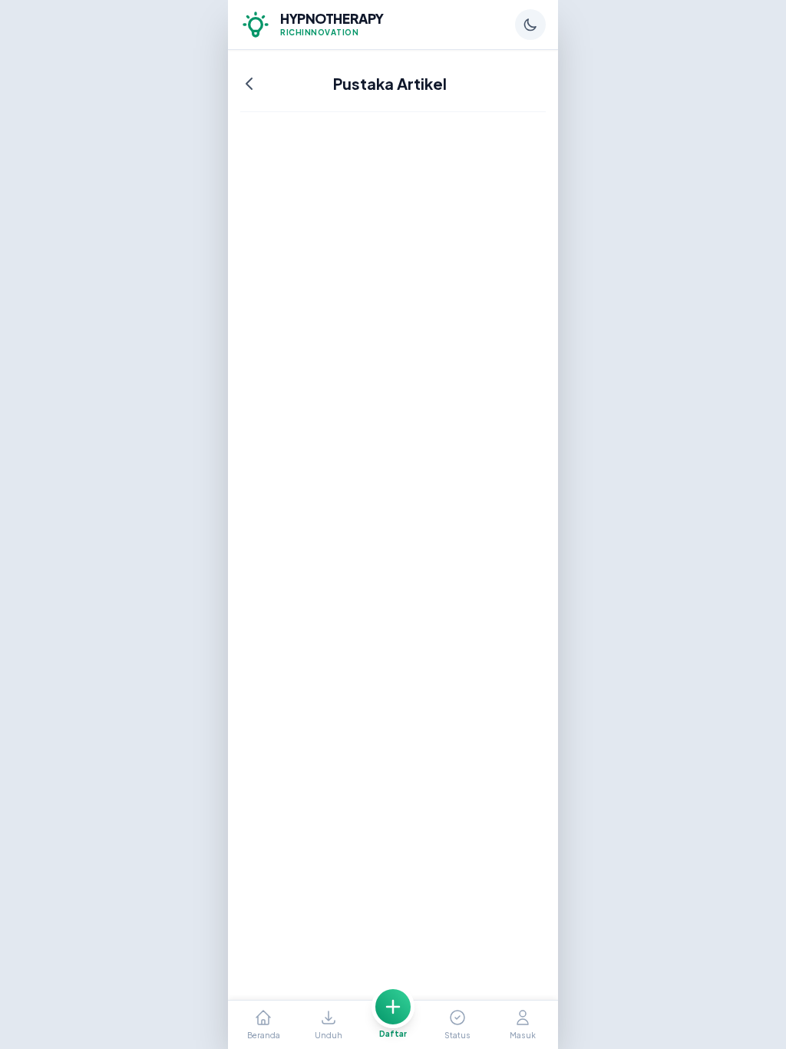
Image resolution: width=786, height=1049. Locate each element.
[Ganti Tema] (530, 24)
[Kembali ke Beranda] (249, 83)
